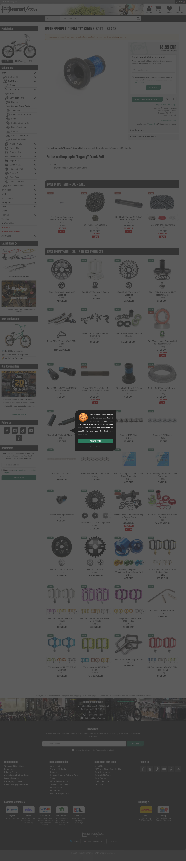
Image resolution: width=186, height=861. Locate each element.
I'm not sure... (95, 446)
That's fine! (95, 441)
